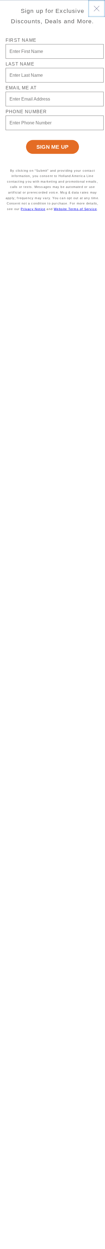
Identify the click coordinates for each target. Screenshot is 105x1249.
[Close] (96, 8)
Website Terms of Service (75, 208)
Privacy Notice (33, 208)
